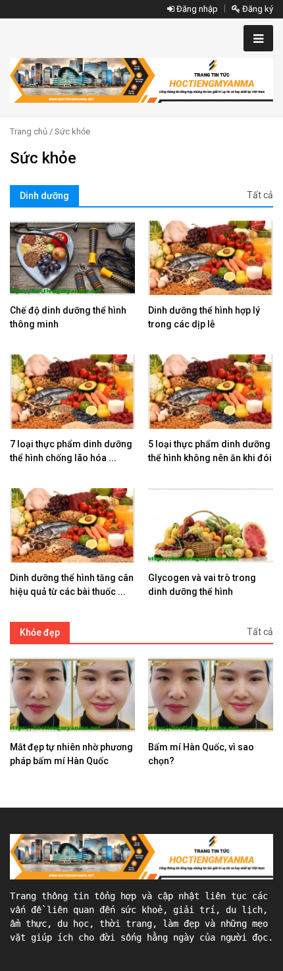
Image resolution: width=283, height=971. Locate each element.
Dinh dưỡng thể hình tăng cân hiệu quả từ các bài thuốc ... (72, 584)
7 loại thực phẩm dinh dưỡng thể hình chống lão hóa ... (71, 451)
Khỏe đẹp (40, 632)
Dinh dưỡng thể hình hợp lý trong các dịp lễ (204, 317)
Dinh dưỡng (44, 195)
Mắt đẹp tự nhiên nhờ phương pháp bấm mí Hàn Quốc (71, 754)
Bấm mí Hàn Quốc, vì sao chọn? (201, 754)
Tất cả (260, 195)
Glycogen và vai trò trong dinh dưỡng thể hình (202, 584)
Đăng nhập (196, 9)
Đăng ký (256, 9)
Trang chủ (28, 131)
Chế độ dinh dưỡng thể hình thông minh (68, 317)
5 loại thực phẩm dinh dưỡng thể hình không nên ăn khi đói (210, 451)
